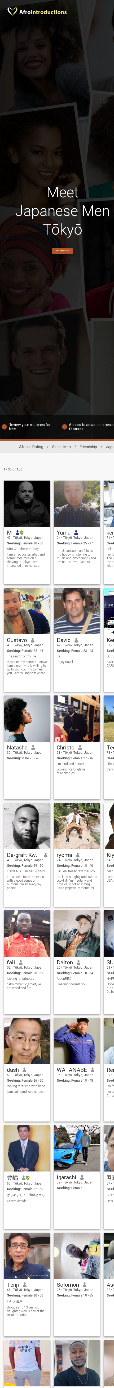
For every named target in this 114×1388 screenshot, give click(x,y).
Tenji (13, 1285)
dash (13, 1070)
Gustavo (17, 640)
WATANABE (72, 1070)
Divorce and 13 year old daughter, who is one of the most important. (26, 1311)
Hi (58, 656)
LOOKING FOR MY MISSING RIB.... (27, 871)
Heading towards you (71, 984)
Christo (65, 747)
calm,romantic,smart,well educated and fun (24, 986)
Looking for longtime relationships (71, 771)
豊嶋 (12, 1178)
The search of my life (21, 656)
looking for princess (20, 979)
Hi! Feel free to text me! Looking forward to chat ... (77, 871)
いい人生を (15, 1301)
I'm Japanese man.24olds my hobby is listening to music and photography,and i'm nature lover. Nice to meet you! (76, 556)
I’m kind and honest (70, 764)
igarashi (66, 1177)
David (64, 640)
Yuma (64, 533)
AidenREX (64, 979)
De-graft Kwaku (23, 855)
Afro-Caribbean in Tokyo (23, 549)
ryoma (64, 855)
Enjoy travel (65, 662)
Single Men (61, 447)
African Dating (31, 447)
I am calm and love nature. (25, 1092)
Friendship (88, 447)
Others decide (17, 1201)
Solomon (68, 1285)
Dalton (65, 962)
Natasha (17, 747)
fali (11, 962)
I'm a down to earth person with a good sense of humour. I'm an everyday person (25, 882)
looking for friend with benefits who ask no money (27, 1086)
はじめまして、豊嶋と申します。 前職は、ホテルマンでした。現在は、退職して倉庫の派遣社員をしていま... (27, 1195)
